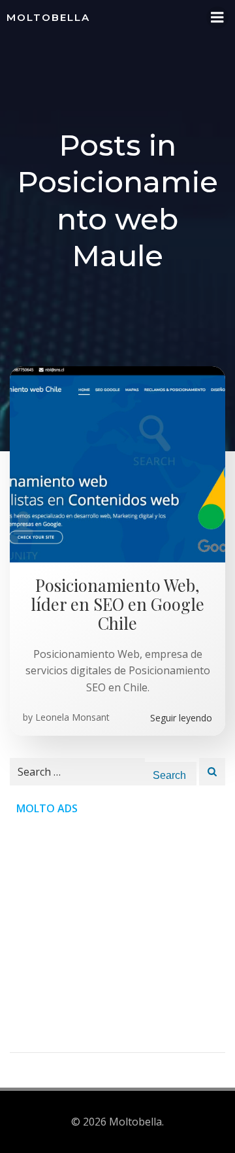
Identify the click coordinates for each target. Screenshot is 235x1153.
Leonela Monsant (72, 717)
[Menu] (217, 18)
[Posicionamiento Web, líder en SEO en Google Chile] (117, 463)
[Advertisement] (117, 934)
